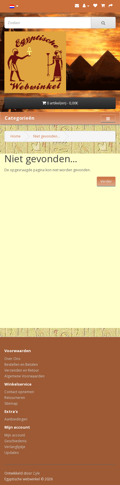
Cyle (36, 473)
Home (15, 136)
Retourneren (14, 397)
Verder (106, 181)
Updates (11, 452)
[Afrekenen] (111, 5)
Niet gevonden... (46, 136)
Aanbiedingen (15, 419)
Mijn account (14, 435)
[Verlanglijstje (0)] (95, 5)
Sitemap (11, 403)
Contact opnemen (19, 391)
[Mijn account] (86, 5)
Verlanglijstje (14, 446)
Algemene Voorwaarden (24, 376)
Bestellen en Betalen (21, 364)
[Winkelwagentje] (103, 5)
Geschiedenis (15, 440)
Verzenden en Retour (21, 370)
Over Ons (12, 358)
